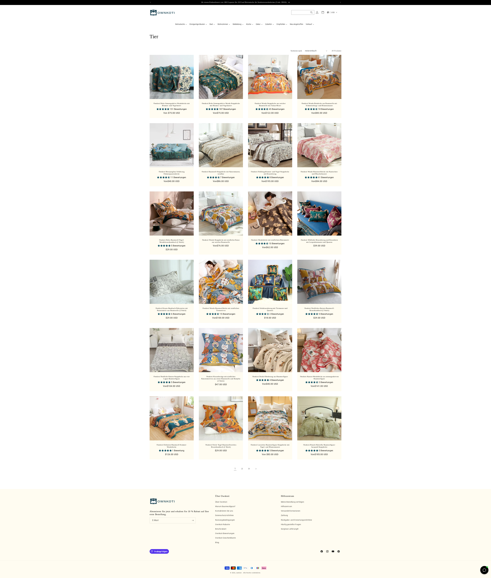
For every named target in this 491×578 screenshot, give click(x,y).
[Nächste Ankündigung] (340, 2)
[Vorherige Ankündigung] (150, 2)
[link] (235, 469)
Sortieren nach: (296, 51)
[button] (302, 12)
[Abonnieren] (193, 520)
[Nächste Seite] (256, 469)
